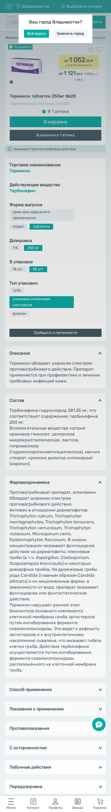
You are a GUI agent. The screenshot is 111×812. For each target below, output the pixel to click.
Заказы (77, 808)
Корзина (99, 808)
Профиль (55, 808)
